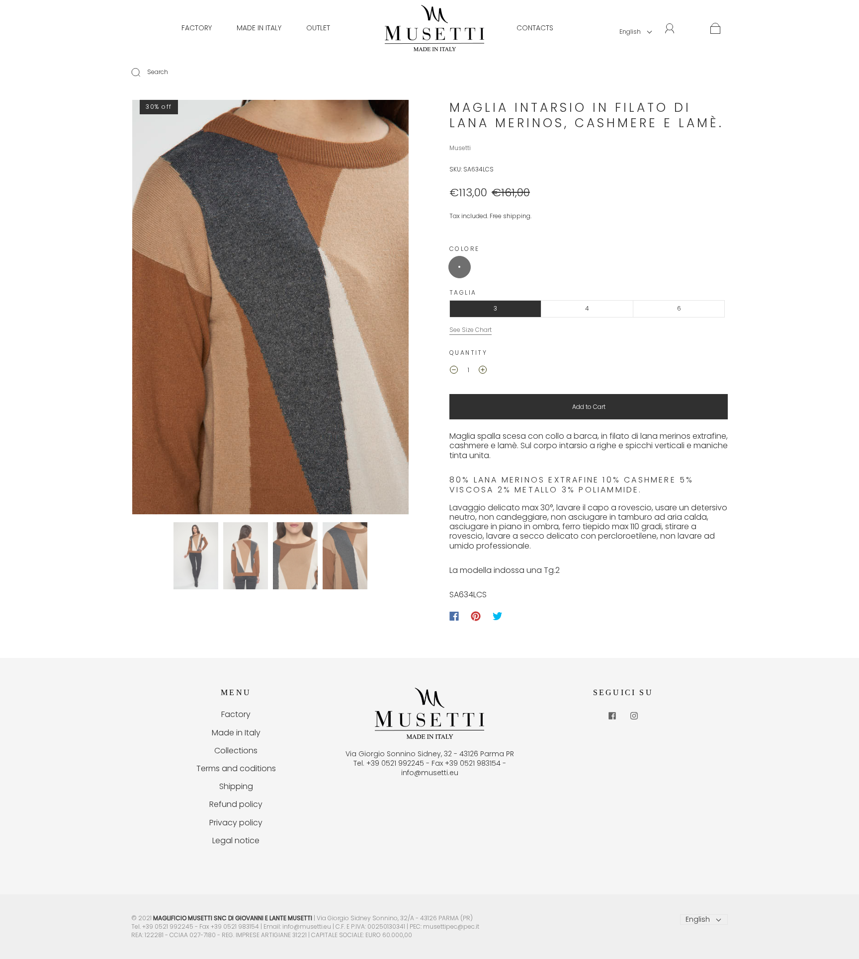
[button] (159, 309)
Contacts (534, 28)
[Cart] (715, 28)
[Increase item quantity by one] (483, 371)
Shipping (236, 786)
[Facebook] (454, 616)
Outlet (318, 28)
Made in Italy (259, 28)
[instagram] (634, 715)
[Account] (670, 28)
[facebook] (612, 715)
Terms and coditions (236, 768)
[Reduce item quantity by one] (454, 371)
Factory (196, 28)
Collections (236, 750)
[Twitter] (498, 616)
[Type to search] (133, 72)
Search (157, 72)
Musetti (460, 148)
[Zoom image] (270, 309)
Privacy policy (235, 822)
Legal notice (235, 840)
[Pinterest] (476, 616)
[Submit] (142, 72)
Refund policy (235, 804)
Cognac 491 (459, 267)
